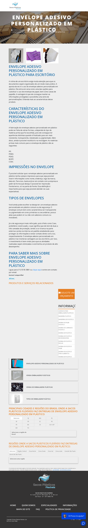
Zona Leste (58, 451)
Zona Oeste (42, 451)
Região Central (22, 451)
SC (40, 421)
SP (16, 421)
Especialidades (49, 505)
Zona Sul (50, 451)
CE (40, 425)
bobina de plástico (65, 333)
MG (40, 418)
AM (16, 428)
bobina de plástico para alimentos (65, 352)
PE (16, 425)
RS (52, 421)
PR (28, 421)
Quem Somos (28, 505)
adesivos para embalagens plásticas (66, 312)
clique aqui (37, 270)
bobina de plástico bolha (65, 342)
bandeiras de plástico (66, 319)
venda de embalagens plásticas (39, 387)
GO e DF (51, 425)
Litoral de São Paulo (15, 454)
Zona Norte (32, 451)
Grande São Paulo (70, 451)
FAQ (38, 509)
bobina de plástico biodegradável (65, 337)
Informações (70, 505)
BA (28, 425)
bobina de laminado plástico (66, 329)
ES (51, 418)
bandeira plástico (65, 316)
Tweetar (12, 278)
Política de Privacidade (58, 509)
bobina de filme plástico (64, 323)
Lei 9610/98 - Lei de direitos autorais (62, 470)
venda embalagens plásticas (38, 375)
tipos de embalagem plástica (38, 399)
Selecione (16, 418)
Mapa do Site (23, 509)
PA (28, 428)
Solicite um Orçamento (67, 294)
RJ (28, 418)
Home (13, 505)
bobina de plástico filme (65, 347)
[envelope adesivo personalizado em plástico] (16, 55)
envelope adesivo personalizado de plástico (45, 363)
